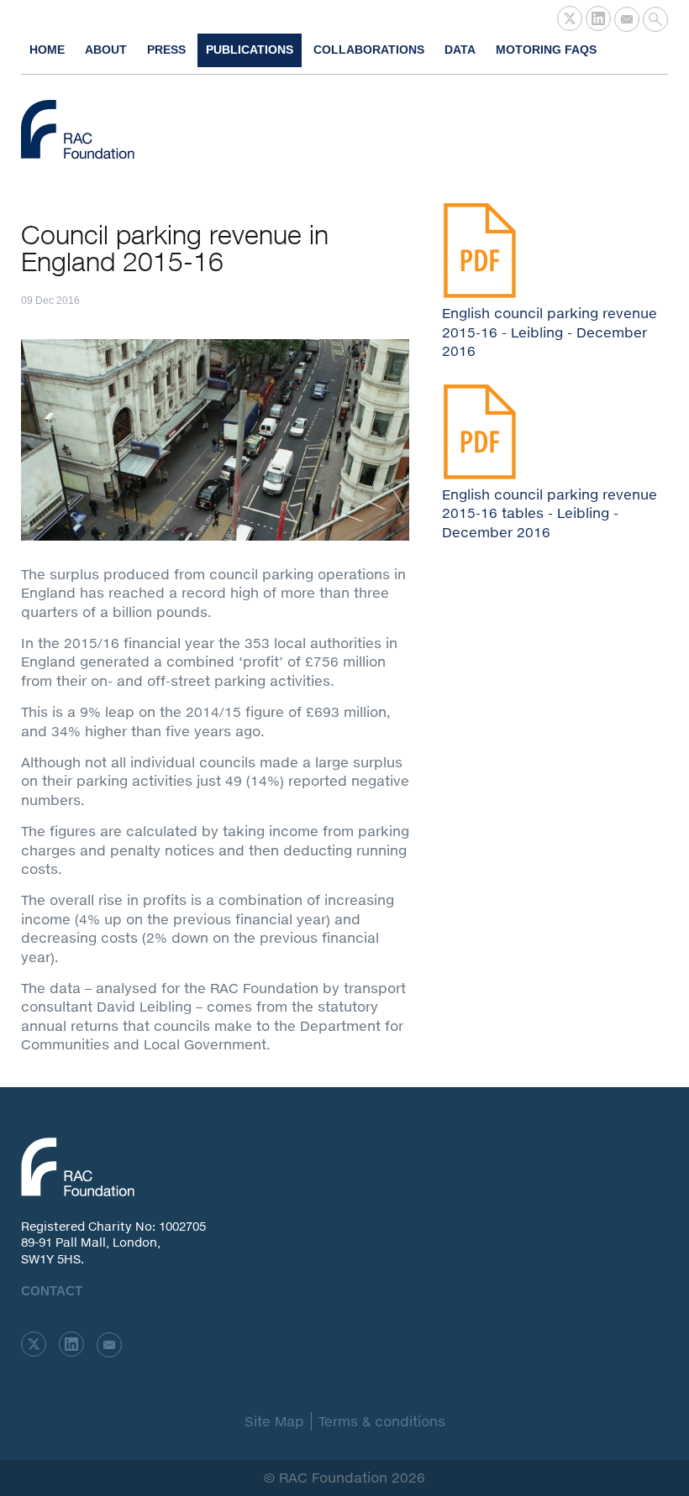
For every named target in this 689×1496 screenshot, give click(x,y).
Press (166, 49)
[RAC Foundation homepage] (77, 129)
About (106, 49)
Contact (51, 1291)
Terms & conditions (381, 1421)
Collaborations (368, 49)
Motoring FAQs (546, 49)
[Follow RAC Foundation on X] (569, 18)
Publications (249, 49)
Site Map (274, 1421)
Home (47, 49)
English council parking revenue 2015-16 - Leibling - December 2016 (549, 331)
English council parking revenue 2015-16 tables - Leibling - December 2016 (549, 513)
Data (460, 49)
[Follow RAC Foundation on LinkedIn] (598, 18)
